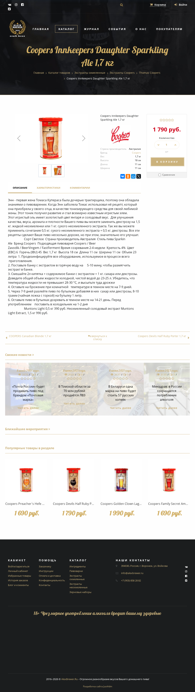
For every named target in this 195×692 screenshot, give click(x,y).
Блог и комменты (18, 585)
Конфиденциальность (52, 580)
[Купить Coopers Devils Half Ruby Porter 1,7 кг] (73, 480)
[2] (163, 120)
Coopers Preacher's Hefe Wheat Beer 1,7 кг (36, 504)
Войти (182, 4)
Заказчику (45, 566)
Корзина (160, 4)
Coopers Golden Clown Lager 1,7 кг (126, 504)
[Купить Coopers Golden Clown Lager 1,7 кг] (121, 480)
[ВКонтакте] (122, 176)
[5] (172, 120)
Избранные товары (19, 575)
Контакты (44, 585)
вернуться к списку (99, 338)
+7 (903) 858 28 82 (131, 580)
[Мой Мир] (133, 176)
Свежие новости (18, 355)
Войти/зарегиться (18, 566)
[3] (166, 120)
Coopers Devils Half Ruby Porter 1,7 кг (162, 336)
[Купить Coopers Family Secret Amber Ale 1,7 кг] (169, 480)
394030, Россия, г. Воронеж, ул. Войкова (144, 566)
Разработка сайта (97, 686)
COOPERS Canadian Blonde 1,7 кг (30, 336)
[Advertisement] (97, 646)
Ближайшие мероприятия (26, 429)
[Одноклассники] (128, 176)
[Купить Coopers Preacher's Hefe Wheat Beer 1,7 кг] (26, 480)
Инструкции (46, 571)
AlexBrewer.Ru (69, 679)
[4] (169, 120)
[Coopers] (120, 136)
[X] (138, 176)
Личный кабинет (18, 571)
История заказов (18, 580)
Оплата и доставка (50, 575)
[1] (161, 120)
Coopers (136, 152)
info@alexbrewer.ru (132, 573)
